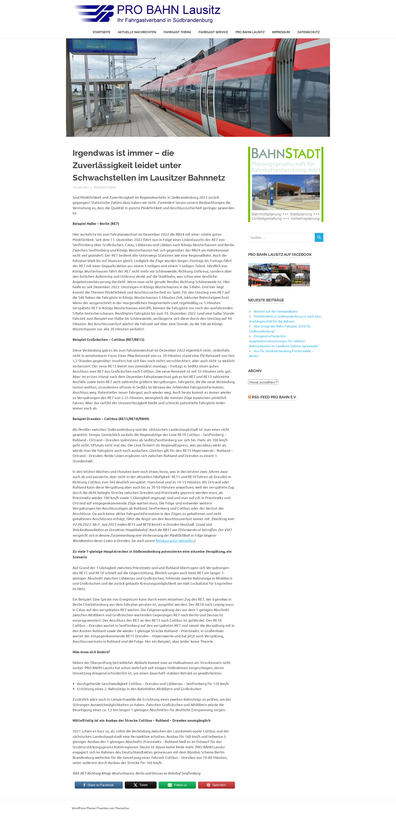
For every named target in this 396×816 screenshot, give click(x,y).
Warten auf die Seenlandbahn (275, 311)
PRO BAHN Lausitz (250, 32)
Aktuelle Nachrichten (137, 32)
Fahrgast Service (213, 32)
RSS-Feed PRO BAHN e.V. (274, 397)
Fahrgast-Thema (105, 187)
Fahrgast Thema (177, 32)
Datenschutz (308, 32)
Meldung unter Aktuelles (174, 540)
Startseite (101, 32)
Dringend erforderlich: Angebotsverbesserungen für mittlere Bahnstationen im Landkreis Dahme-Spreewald (283, 341)
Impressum (281, 32)
